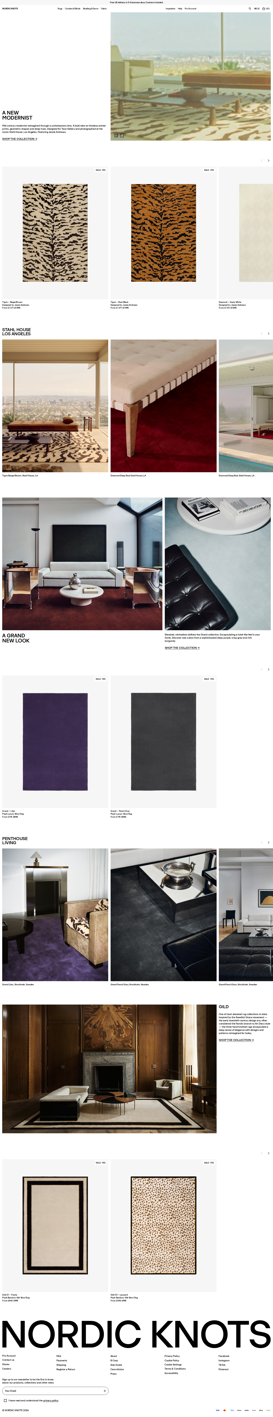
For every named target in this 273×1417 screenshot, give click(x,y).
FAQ (58, 1356)
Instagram (223, 1360)
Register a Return (65, 1369)
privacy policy (50, 1400)
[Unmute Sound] (122, 135)
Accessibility (171, 1373)
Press (113, 1373)
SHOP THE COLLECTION (19, 139)
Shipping (61, 1364)
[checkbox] (5, 1400)
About (113, 1356)
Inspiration (170, 8)
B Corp (114, 1360)
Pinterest (223, 1369)
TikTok (221, 1364)
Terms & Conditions (175, 1368)
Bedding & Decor (91, 8)
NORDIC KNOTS (10, 8)
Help (180, 8)
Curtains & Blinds (72, 8)
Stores (5, 1364)
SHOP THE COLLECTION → (182, 648)
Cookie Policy (171, 1360)
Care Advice (117, 1369)
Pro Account (190, 8)
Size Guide (116, 1364)
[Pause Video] (114, 135)
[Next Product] (268, 160)
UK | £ (257, 8)
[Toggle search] (250, 8)
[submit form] (104, 1390)
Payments (61, 1360)
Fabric (104, 8)
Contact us (8, 1359)
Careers (6, 1368)
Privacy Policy (171, 1356)
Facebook (223, 1356)
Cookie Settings (173, 1364)
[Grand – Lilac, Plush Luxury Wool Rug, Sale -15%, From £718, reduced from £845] (55, 741)
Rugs (60, 8)
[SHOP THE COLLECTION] (191, 76)
